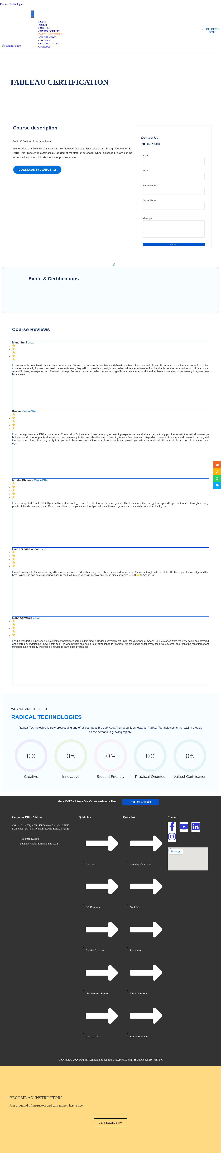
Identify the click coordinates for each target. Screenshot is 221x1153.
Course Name (149, 200)
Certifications (48, 43)
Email (145, 170)
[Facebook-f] (172, 827)
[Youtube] (184, 827)
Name (145, 155)
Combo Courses (49, 31)
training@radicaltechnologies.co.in (39, 843)
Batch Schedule (50, 34)
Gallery (44, 40)
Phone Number (150, 185)
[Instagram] (172, 837)
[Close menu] (32, 16)
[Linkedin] (195, 827)
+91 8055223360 (29, 838)
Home (42, 21)
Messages (147, 218)
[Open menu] (32, 12)
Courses (44, 28)
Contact (44, 46)
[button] (140, 802)
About (42, 25)
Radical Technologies (11, 4)
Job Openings (47, 37)
